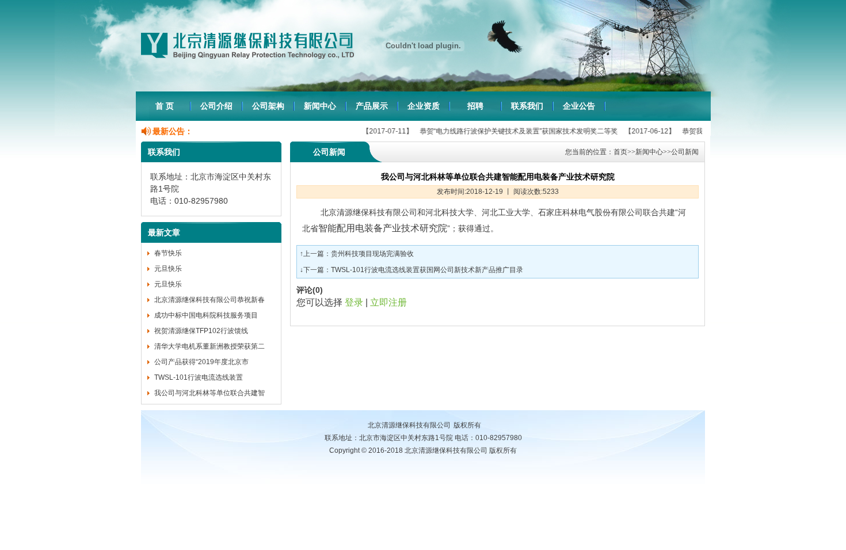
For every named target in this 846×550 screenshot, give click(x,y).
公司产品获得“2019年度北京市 (201, 362)
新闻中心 (320, 105)
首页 (620, 152)
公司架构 (268, 105)
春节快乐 (168, 253)
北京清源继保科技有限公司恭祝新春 (209, 300)
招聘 (475, 105)
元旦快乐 (168, 269)
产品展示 (372, 105)
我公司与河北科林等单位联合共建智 (209, 393)
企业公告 (579, 105)
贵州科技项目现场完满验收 (372, 254)
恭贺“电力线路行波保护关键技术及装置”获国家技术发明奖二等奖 (503, 131)
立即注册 (388, 302)
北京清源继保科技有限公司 (409, 425)
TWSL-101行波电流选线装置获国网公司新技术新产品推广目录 (427, 270)
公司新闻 (685, 152)
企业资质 (423, 105)
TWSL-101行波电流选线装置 (198, 377)
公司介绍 (216, 105)
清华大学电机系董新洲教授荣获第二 (209, 346)
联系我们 (527, 105)
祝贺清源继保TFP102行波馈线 (201, 331)
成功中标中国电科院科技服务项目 (206, 315)
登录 (354, 302)
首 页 (164, 105)
